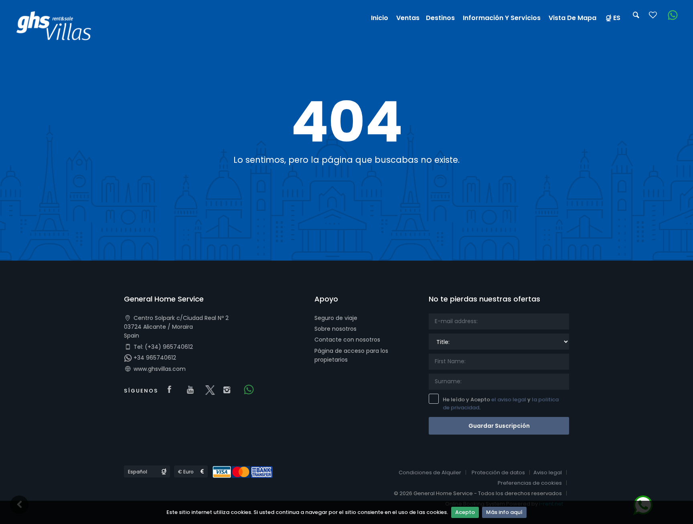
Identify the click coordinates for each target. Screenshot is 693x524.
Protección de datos (498, 472)
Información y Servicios (502, 17)
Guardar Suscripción (499, 426)
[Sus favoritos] (653, 17)
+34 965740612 (154, 358)
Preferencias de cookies (530, 483)
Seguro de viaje (335, 318)
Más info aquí (504, 512)
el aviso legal (508, 399)
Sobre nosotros (335, 329)
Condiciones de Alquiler (430, 472)
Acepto (465, 512)
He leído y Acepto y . (501, 404)
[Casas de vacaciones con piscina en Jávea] (57, 28)
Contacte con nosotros (347, 340)
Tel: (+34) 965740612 (162, 347)
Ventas (407, 17)
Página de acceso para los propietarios (351, 355)
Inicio (379, 17)
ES (616, 17)
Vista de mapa (572, 17)
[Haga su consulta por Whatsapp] (669, 15)
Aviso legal (547, 472)
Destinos (440, 17)
